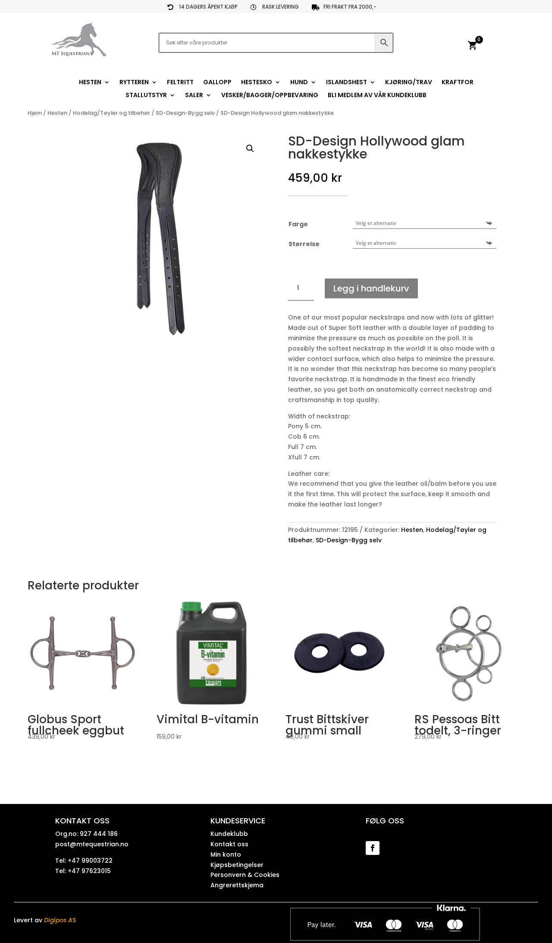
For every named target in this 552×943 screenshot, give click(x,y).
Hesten (90, 82)
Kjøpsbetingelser (236, 865)
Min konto (225, 854)
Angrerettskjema (236, 885)
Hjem (35, 113)
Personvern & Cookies (244, 874)
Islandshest (346, 82)
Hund (299, 82)
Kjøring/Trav (408, 82)
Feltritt (180, 82)
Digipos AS (60, 920)
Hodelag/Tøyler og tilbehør (111, 113)
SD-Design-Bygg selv (185, 113)
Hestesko (256, 82)
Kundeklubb (229, 833)
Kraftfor (458, 82)
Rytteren (134, 82)
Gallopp (217, 82)
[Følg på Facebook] (373, 848)
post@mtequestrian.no (92, 844)
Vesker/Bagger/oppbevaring (269, 95)
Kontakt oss (229, 844)
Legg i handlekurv (371, 288)
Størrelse (304, 244)
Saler (194, 95)
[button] (250, 148)
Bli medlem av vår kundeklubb (377, 95)
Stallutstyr (146, 95)
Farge (298, 224)
